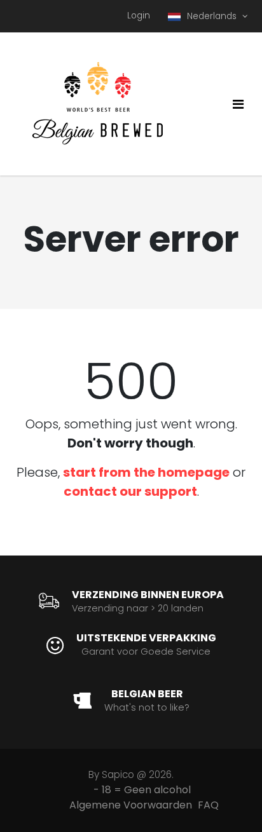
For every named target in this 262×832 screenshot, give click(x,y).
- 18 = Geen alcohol (142, 789)
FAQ (208, 805)
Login (138, 16)
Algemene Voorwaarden (130, 805)
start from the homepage (146, 472)
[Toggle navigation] (238, 104)
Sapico (118, 774)
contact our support (130, 491)
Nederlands (213, 16)
